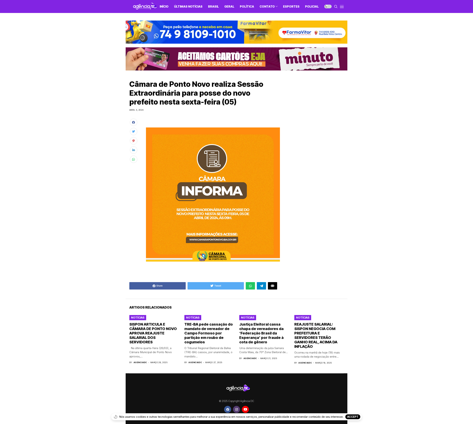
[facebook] (227, 409)
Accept (352, 416)
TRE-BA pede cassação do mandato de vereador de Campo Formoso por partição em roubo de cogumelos (208, 333)
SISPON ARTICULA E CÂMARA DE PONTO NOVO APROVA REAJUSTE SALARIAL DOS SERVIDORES (153, 333)
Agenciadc (140, 362)
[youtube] (245, 409)
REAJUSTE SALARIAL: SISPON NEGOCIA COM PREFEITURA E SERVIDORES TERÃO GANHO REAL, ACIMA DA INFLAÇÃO (315, 335)
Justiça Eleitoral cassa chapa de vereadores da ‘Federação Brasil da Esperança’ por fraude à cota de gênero (261, 333)
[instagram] (236, 409)
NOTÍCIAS (137, 317)
